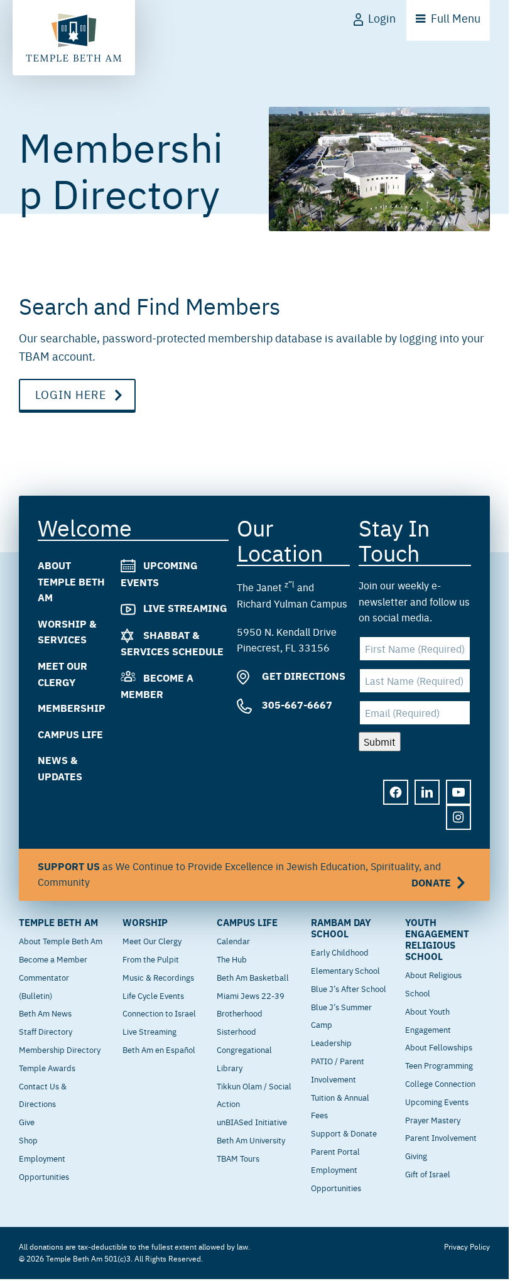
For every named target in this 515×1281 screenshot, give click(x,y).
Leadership (331, 1042)
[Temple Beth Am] (73, 38)
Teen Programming (439, 1065)
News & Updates (60, 768)
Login (382, 18)
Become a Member (53, 958)
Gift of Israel (427, 1173)
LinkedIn (427, 792)
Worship (145, 922)
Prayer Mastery (432, 1119)
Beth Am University (251, 1139)
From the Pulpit (150, 958)
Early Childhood (340, 951)
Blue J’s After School (348, 988)
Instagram (458, 818)
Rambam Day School (341, 928)
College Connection (440, 1083)
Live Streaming (185, 608)
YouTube (458, 792)
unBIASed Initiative (252, 1121)
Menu (455, 18)
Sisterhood (236, 1031)
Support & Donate (344, 1132)
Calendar (233, 940)
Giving (416, 1155)
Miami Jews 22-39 (251, 995)
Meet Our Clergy (62, 673)
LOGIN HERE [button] (70, 394)
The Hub (232, 958)
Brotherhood (240, 1012)
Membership (72, 708)
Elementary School (345, 970)
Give (27, 1121)
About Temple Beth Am (71, 581)
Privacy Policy (467, 1246)
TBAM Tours (238, 1158)
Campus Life (70, 734)
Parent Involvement (441, 1137)
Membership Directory (59, 1049)
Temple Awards (47, 1067)
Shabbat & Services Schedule (172, 643)
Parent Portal (335, 1151)
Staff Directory (45, 1031)
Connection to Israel (159, 1012)
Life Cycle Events (153, 995)
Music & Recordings (158, 977)
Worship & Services (67, 631)
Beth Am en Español (158, 1049)
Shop (28, 1139)
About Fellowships (438, 1046)
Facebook (395, 792)
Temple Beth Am (58, 922)
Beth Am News (45, 1012)
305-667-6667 (295, 705)
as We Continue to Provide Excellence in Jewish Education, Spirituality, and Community (244, 874)
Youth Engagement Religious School (437, 939)
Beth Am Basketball (253, 977)
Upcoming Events (437, 1101)
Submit (380, 741)
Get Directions (302, 676)
